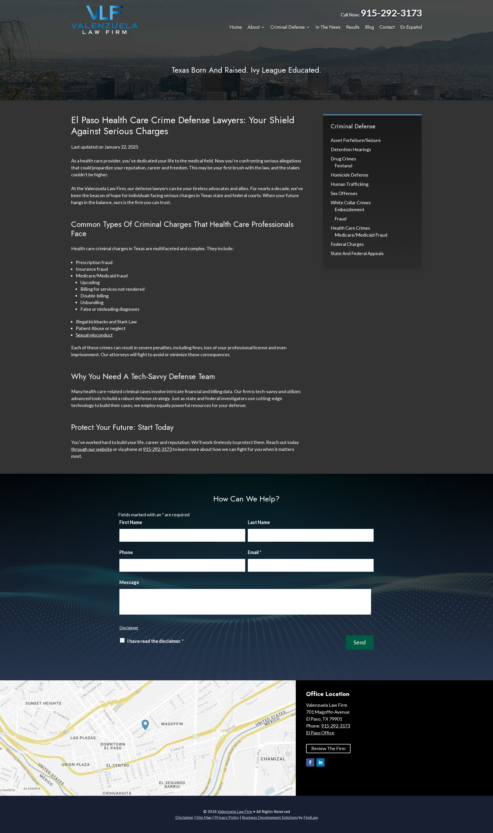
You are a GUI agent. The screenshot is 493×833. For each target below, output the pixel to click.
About (254, 27)
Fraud (340, 218)
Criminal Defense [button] (287, 27)
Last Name (259, 522)
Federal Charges (347, 244)
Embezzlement (349, 209)
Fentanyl (343, 165)
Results (352, 27)
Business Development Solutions (270, 817)
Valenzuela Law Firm (234, 811)
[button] (488, 796)
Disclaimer (128, 627)
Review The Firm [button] (328, 748)
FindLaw (311, 817)
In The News (328, 27)
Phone (126, 552)
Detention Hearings (351, 149)
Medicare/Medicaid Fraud (361, 235)
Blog (369, 27)
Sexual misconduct (94, 335)
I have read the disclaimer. (155, 641)
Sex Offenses (344, 193)
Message (129, 582)
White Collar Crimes (351, 202)
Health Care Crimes (350, 228)
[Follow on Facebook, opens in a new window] (310, 762)
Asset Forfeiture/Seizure (356, 140)
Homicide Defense (349, 175)
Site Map (204, 817)
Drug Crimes (343, 158)
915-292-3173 (391, 12)
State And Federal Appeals (357, 253)
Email (254, 552)
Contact (387, 27)
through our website (91, 449)
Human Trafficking (349, 184)
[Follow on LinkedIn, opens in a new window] (320, 762)
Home (236, 27)
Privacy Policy (226, 817)
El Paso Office (320, 732)
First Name (130, 522)
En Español (411, 27)
